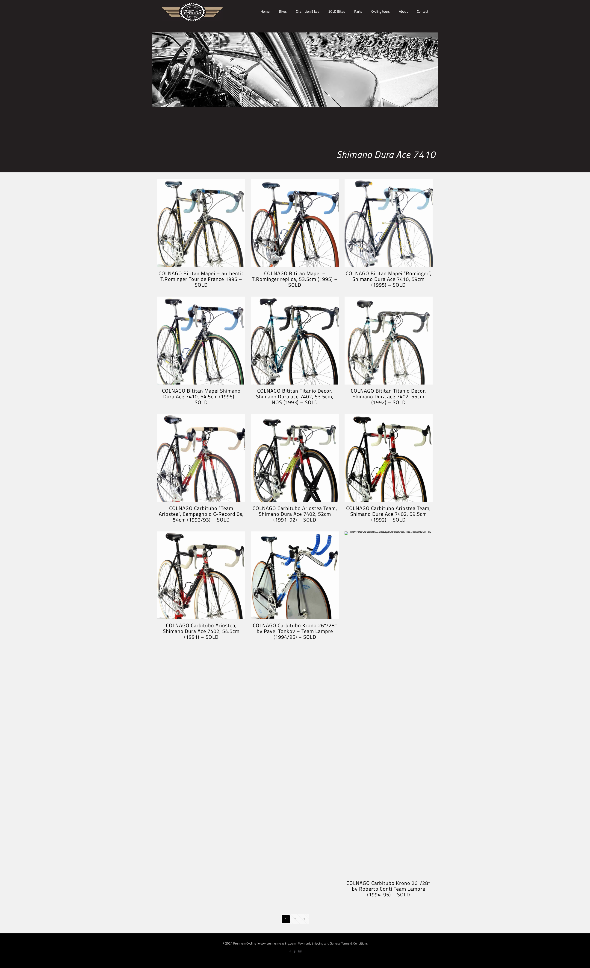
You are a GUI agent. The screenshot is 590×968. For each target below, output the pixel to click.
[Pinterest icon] (295, 951)
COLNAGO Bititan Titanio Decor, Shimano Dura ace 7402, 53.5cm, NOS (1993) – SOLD (294, 396)
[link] (282, 27)
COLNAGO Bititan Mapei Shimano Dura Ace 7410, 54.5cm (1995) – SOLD (201, 396)
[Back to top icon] (571, 960)
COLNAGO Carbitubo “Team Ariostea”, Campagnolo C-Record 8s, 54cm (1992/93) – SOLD (201, 514)
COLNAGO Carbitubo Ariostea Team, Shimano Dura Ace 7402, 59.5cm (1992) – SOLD (388, 514)
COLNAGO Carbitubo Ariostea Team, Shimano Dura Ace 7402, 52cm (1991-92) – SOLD (295, 514)
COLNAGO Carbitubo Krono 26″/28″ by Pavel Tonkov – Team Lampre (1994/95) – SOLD (295, 631)
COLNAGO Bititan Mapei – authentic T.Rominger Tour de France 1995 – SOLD (201, 279)
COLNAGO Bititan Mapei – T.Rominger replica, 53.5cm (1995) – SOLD (295, 279)
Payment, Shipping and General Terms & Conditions (333, 943)
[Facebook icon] (290, 951)
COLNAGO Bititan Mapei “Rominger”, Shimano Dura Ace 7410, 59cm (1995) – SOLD (388, 279)
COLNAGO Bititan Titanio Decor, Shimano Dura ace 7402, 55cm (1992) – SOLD (388, 396)
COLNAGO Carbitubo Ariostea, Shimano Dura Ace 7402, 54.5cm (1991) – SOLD (201, 631)
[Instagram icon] (300, 951)
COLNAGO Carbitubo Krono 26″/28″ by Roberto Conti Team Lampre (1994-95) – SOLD (388, 888)
